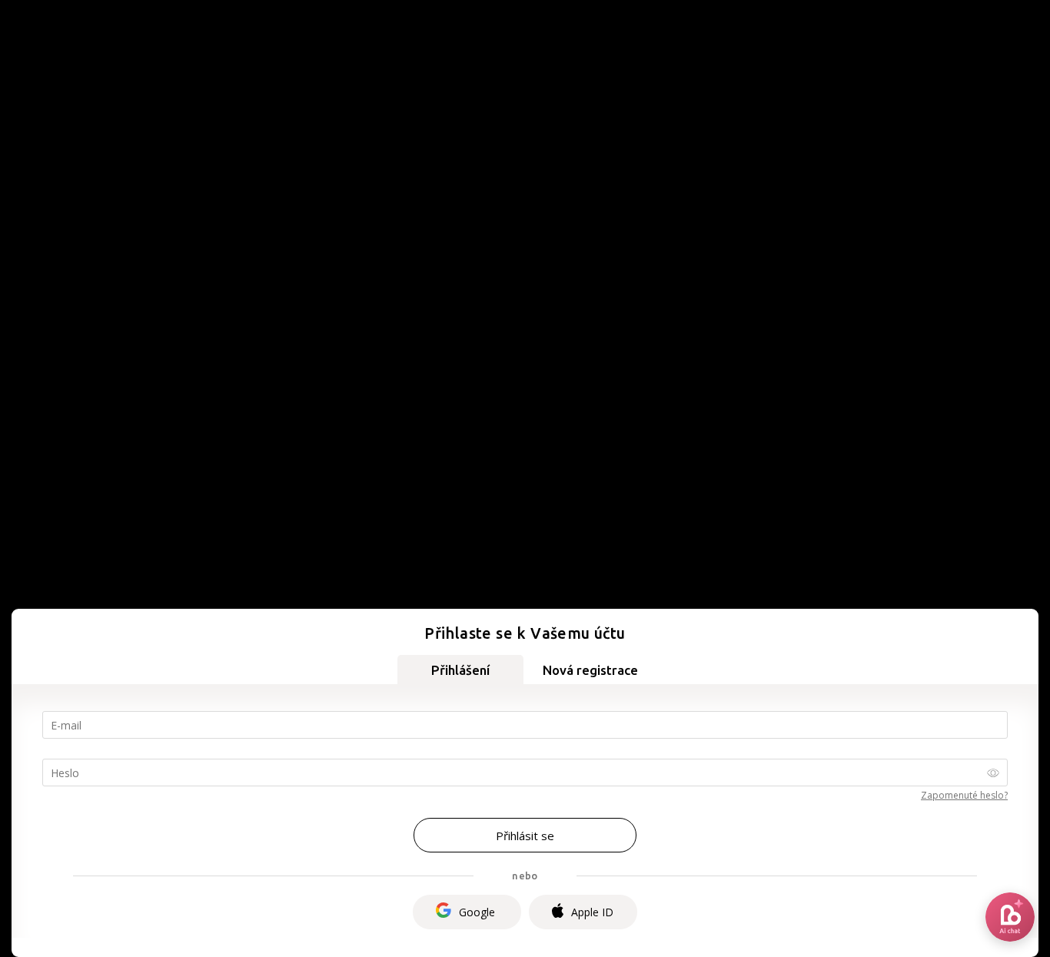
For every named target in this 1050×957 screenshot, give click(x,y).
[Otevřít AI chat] (1010, 917)
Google (477, 912)
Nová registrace (590, 670)
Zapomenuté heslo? (964, 795)
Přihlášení (460, 670)
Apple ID (592, 912)
